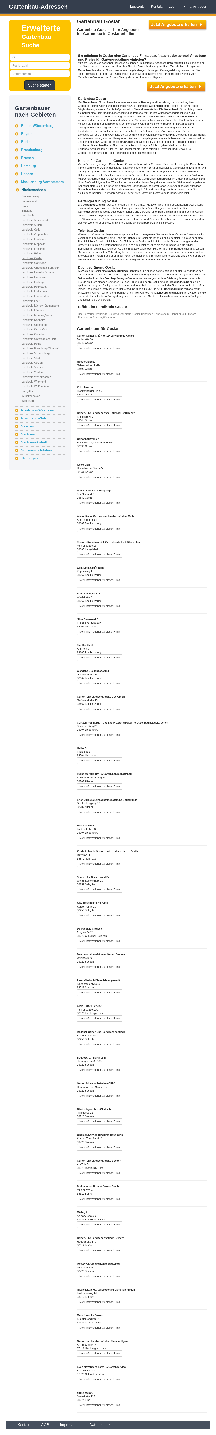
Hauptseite (136, 6)
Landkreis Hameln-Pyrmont (38, 272)
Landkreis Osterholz (34, 334)
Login (173, 6)
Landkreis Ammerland (35, 220)
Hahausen (147, 313)
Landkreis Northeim (33, 320)
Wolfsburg (28, 400)
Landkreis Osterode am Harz (39, 338)
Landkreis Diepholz (33, 244)
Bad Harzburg (86, 313)
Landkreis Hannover (34, 277)
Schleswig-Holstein (36, 450)
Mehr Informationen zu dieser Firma (99, 348)
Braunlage (101, 313)
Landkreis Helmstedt (34, 286)
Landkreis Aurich (32, 225)
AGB (45, 1425)
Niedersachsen (34, 190)
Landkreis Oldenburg (34, 324)
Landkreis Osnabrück (34, 329)
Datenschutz (100, 1425)
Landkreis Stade (31, 358)
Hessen (27, 174)
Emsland (27, 210)
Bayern (27, 134)
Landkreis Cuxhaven (34, 239)
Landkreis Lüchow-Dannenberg (40, 305)
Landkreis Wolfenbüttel (35, 386)
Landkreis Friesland (33, 248)
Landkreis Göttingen (34, 262)
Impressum (69, 1425)
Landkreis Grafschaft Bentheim (40, 267)
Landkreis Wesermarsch (36, 377)
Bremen (27, 158)
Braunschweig (30, 196)
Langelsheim (161, 313)
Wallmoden (109, 317)
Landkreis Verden (32, 372)
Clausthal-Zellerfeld (120, 313)
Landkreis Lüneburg (33, 310)
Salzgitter (27, 391)
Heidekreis (28, 215)
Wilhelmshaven (31, 396)
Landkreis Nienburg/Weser (38, 315)
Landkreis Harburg (33, 282)
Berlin (26, 142)
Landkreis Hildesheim (35, 291)
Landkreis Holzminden (35, 296)
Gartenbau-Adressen (38, 6)
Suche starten (39, 85)
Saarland (28, 426)
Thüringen (29, 458)
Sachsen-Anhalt (34, 442)
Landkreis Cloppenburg (35, 234)
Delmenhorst (29, 201)
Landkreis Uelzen (32, 362)
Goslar (136, 313)
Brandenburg (32, 150)
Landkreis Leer (30, 301)
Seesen (97, 317)
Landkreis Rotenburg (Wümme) (40, 348)
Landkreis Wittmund (34, 381)
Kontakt (156, 6)
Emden (26, 206)
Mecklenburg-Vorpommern (42, 182)
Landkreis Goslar (32, 258)
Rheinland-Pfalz (33, 418)
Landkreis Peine (31, 343)
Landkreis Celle (31, 229)
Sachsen (28, 434)
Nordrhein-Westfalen (37, 410)
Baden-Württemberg (37, 126)
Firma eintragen (195, 6)
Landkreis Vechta (32, 367)
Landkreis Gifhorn (32, 253)
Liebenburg (177, 313)
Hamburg (28, 166)
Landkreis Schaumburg (36, 353)
